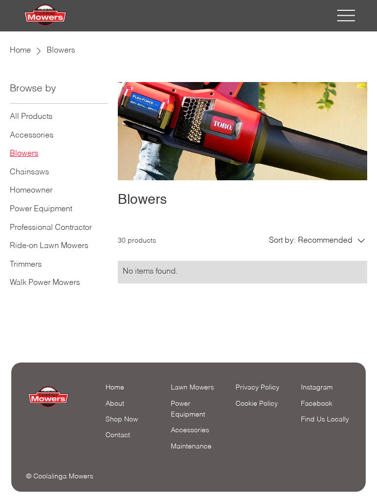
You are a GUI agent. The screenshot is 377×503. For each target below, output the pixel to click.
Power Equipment (41, 209)
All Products (31, 117)
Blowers (24, 154)
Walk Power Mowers (45, 283)
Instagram (317, 387)
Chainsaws (29, 172)
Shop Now (122, 419)
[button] (318, 241)
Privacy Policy (257, 387)
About (115, 403)
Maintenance (191, 446)
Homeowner (31, 191)
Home (20, 51)
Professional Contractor (51, 228)
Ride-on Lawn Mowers (49, 246)
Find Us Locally (325, 419)
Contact (118, 435)
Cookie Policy (257, 403)
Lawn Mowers (192, 387)
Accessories (32, 136)
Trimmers (26, 265)
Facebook (316, 403)
